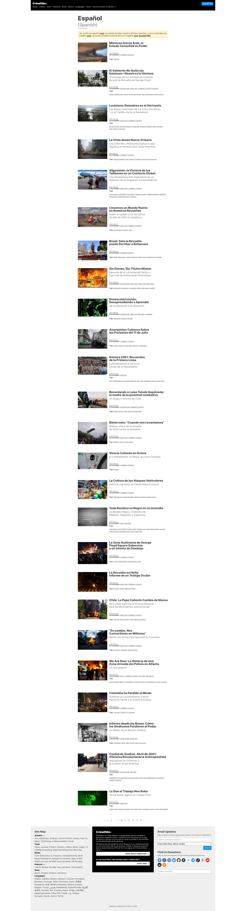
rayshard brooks (139, 682)
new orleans (113, 129)
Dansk (65, 890)
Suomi (71, 882)
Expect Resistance (43, 858)
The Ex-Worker (41, 867)
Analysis (133, 89)
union (137, 743)
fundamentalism (152, 194)
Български (39, 884)
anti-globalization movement (119, 381)
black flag (138, 531)
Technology (46, 841)
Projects (150, 676)
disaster (143, 126)
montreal (118, 780)
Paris (134, 529)
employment (113, 809)
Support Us (207, 4)
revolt (145, 257)
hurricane (121, 129)
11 (133, 820)
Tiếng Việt (55, 893)
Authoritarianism (124, 197)
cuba (115, 346)
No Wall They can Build (59, 867)
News (37, 841)
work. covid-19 (155, 809)
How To (83, 838)
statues (111, 94)
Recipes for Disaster (61, 858)
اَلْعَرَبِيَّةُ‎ (85, 887)
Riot (138, 381)
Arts (122, 523)
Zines (37, 847)
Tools (49, 7)
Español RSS (145, 36)
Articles (38, 835)
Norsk (46, 896)
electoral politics (140, 619)
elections (134, 257)
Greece (116, 59)
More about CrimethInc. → (137, 854)
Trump (128, 257)
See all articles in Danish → (104, 7)
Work (139, 288)
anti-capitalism (145, 381)
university (124, 288)
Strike (132, 743)
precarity (165, 809)
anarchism (113, 529)
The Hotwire (76, 867)
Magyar (38, 887)
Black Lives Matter (126, 682)
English (38, 879)
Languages (80, 7)
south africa (118, 230)
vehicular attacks (140, 497)
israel (133, 589)
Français (70, 879)
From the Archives (146, 284)
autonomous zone (134, 561)
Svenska (58, 890)
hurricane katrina (125, 126)
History (155, 89)
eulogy (130, 411)
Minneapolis (118, 497)
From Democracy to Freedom (48, 856)
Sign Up (207, 848)
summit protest (133, 778)
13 (141, 820)
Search (71, 7)
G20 (162, 381)
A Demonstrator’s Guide (63, 841)
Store (64, 7)
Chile (125, 411)
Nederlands (61, 887)
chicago (140, 529)
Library (42, 7)
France (129, 529)
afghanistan (113, 194)
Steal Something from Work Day (130, 809)
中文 (47, 884)
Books (35, 7)
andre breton (114, 531)
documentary (151, 682)
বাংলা (51, 890)
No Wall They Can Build (59, 861)
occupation (113, 197)
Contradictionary (69, 856)
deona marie (151, 497)
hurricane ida (114, 126)
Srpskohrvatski (74, 887)
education (117, 288)
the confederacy (148, 94)
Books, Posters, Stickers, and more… (51, 873)
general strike (132, 650)
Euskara (78, 884)
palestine (128, 589)
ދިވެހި (69, 893)
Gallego (75, 893)
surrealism (122, 531)
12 (137, 820)
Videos (69, 847)
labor (128, 743)
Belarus (116, 442)
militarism (162, 194)
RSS (43, 835)
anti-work (145, 288)
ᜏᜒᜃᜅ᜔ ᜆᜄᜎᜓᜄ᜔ (56, 896)
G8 (132, 381)
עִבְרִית (71, 890)
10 (129, 820)
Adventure (124, 89)
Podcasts (56, 7)
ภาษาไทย (80, 890)
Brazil (116, 257)
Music (75, 847)
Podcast (38, 864)
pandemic (146, 809)
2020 (140, 257)
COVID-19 (123, 712)
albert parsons (160, 529)
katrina (151, 159)
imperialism (131, 194)
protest (120, 346)
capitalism (117, 743)
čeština (70, 884)
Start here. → (143, 864)
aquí (102, 33)
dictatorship (128, 346)
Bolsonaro (122, 257)
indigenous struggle (154, 257)
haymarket (150, 529)
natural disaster (119, 159)
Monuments (119, 94)
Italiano (53, 879)
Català (64, 893)
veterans (133, 197)
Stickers (60, 847)
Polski (55, 882)
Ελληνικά (63, 882)
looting (125, 230)
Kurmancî (39, 896)
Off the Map (76, 861)
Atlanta (116, 682)
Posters (52, 847)
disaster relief (151, 126)
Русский (48, 882)
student (152, 288)
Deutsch (61, 879)
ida (155, 159)
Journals (44, 847)
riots (130, 230)
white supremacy (135, 94)
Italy (134, 381)
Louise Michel (122, 529)
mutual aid (135, 126)
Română (45, 890)
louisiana (159, 126)
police (116, 561)
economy (142, 743)
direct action (159, 94)
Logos (82, 847)
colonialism (122, 194)
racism (126, 94)
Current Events (127, 55)
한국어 (37, 890)
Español (45, 879)
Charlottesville (128, 497)
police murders (161, 682)
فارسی (52, 887)
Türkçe (45, 887)
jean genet (131, 531)
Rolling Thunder (145, 314)
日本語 (78, 882)
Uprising (117, 650)
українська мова (42, 893)
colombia (123, 650)
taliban (137, 194)
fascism (143, 194)
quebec (112, 780)
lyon (144, 529)
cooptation (143, 346)
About (88, 7)
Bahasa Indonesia (58, 884)
